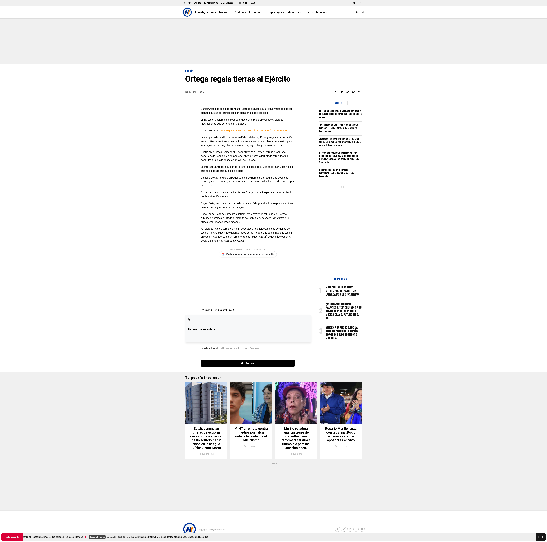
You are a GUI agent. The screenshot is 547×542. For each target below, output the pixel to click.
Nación (223, 12)
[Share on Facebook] (335, 91)
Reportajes (275, 12)
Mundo (320, 12)
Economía (255, 12)
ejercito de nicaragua (239, 348)
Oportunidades (227, 3)
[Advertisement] (273, 41)
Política (239, 12)
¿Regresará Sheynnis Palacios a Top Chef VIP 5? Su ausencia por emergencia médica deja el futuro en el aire (340, 142)
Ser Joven (187, 3)
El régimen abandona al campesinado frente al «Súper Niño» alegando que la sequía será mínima (340, 114)
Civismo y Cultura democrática (206, 3)
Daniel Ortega (223, 348)
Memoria (293, 12)
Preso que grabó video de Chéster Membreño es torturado (254, 130)
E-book (252, 3)
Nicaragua (254, 348)
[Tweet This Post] (341, 91)
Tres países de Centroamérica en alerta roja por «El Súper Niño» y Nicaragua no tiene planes (338, 128)
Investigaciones (205, 12)
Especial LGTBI (241, 3)
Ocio (308, 12)
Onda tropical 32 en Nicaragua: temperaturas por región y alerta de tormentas (336, 173)
